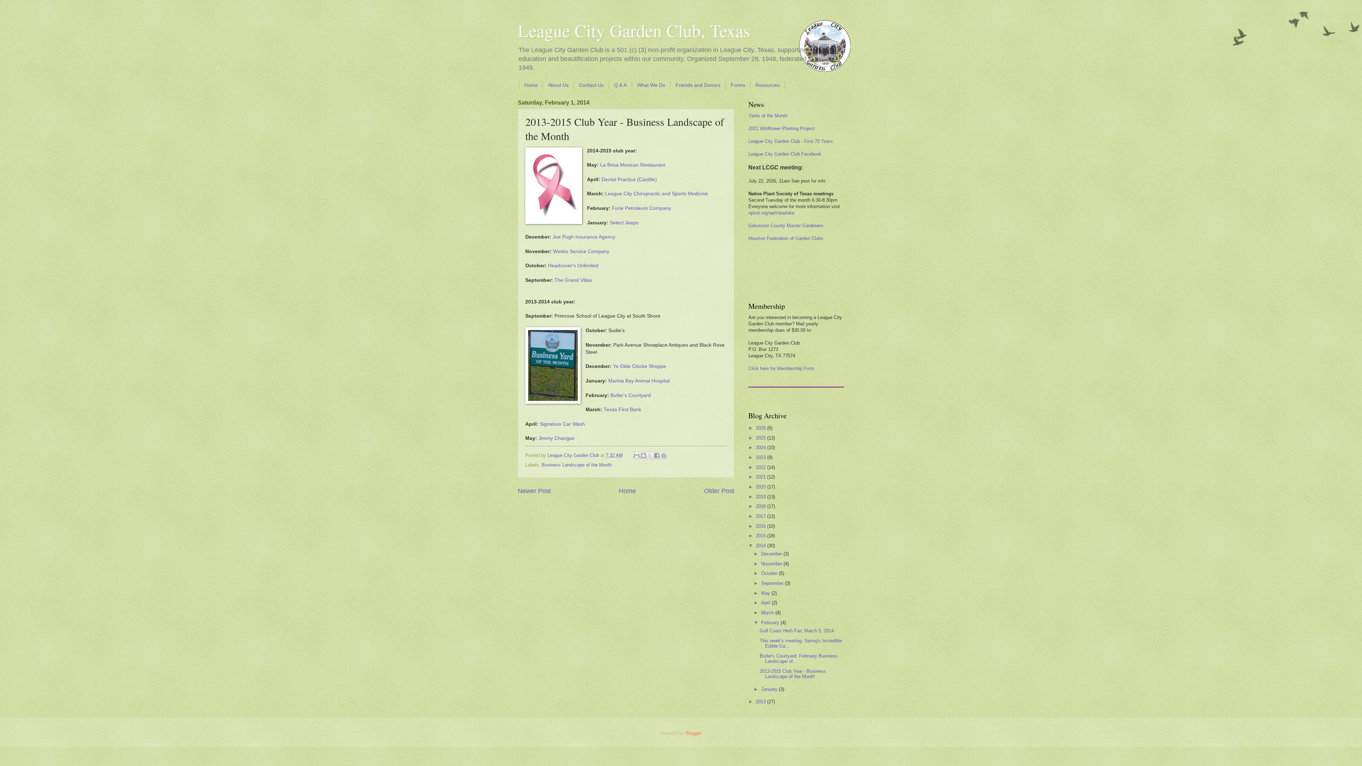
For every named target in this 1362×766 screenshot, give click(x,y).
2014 (761, 545)
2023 (761, 457)
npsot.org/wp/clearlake (771, 213)
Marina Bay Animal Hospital (639, 381)
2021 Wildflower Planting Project (781, 128)
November (772, 563)
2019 (761, 496)
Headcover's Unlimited (573, 265)
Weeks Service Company (581, 251)
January (770, 689)
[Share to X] (650, 455)
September (773, 583)
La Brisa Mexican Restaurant (632, 165)
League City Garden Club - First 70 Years (790, 141)
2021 (761, 477)
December (772, 554)
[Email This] (636, 455)
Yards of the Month (767, 115)
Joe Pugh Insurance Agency (584, 237)
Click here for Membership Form (781, 368)
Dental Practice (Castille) (629, 179)
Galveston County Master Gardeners (786, 225)
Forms (738, 85)
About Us (558, 85)
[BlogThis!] (643, 455)
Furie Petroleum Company (641, 208)
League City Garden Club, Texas (634, 30)
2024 (761, 447)
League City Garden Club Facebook (784, 154)
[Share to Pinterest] (663, 455)
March (768, 612)
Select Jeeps (624, 222)
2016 (761, 526)
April (766, 602)
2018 (761, 506)
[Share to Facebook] (656, 455)
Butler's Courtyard (630, 395)
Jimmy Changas (556, 438)
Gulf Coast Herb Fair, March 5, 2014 (797, 630)
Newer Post (534, 490)
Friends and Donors (698, 85)
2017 (761, 516)
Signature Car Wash (562, 424)
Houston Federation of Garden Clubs (785, 238)
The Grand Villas (573, 280)
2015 (761, 535)
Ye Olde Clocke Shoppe (639, 366)
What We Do (651, 85)
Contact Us (591, 85)
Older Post (719, 490)
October (770, 573)
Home (531, 85)
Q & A (620, 85)
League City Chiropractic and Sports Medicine (656, 193)
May (766, 593)
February (771, 622)
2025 (761, 438)
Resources (767, 85)
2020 (761, 487)
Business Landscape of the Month (577, 465)
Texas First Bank (622, 409)
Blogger (693, 733)
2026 (761, 428)
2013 (761, 701)
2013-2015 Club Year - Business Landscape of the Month (793, 674)
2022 (761, 467)
